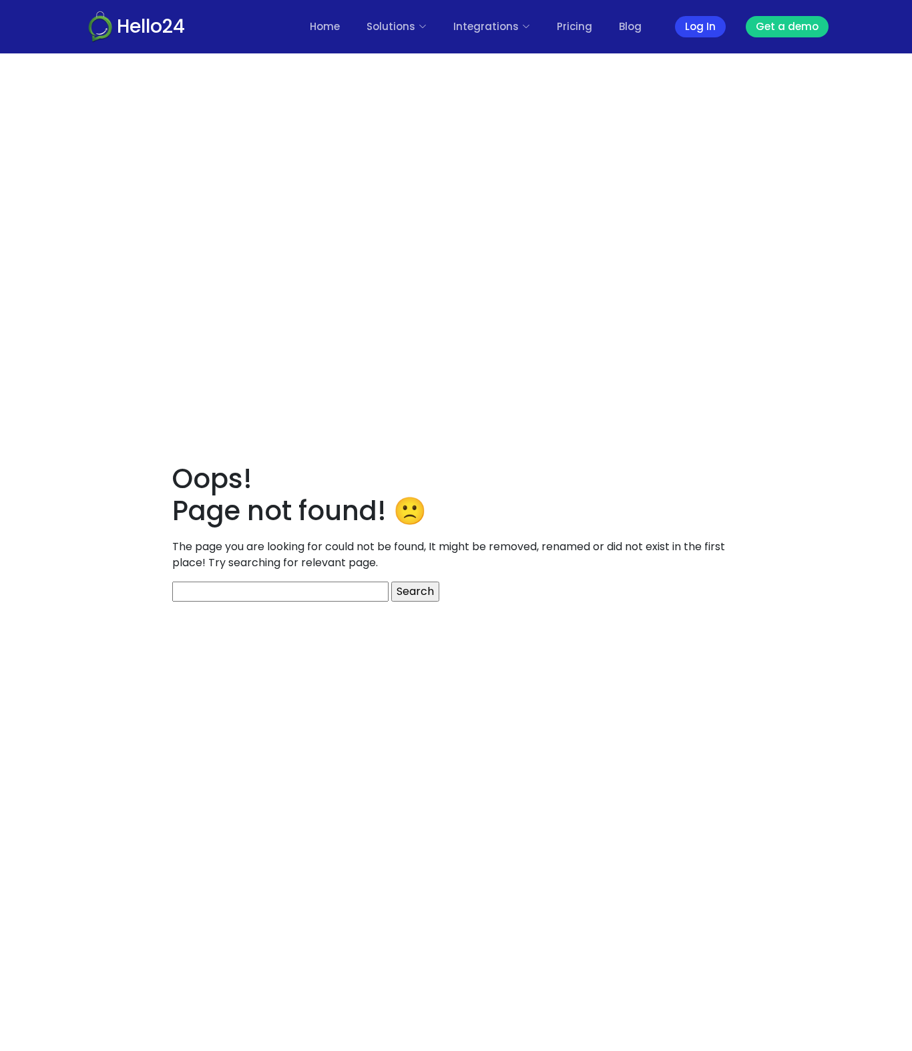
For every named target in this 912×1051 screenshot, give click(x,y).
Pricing (574, 26)
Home (325, 26)
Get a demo (787, 26)
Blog (630, 26)
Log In (700, 26)
